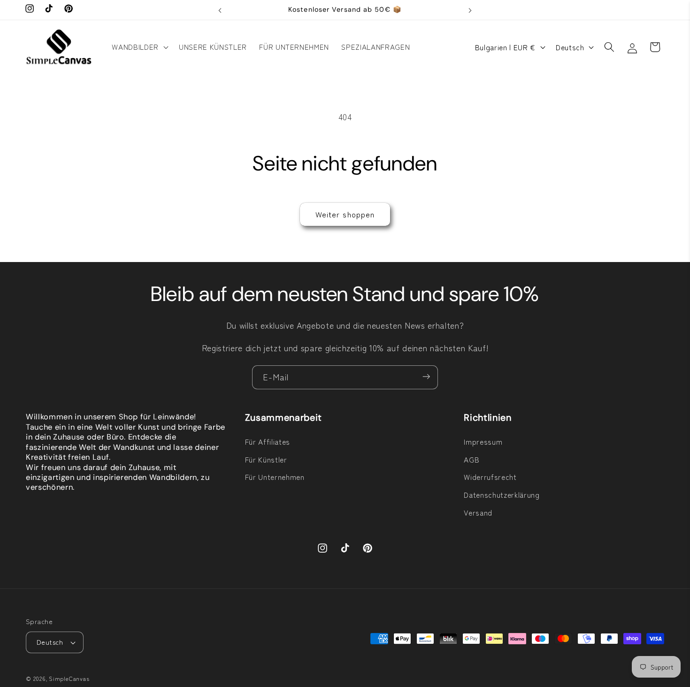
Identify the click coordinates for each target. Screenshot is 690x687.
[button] (139, 47)
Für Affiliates (267, 441)
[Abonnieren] (426, 377)
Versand (478, 512)
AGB (471, 459)
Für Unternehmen (275, 476)
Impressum (483, 441)
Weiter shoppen (345, 214)
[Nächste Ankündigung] (470, 10)
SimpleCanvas (69, 678)
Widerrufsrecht (490, 476)
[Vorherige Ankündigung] (220, 10)
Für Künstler (266, 459)
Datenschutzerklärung (501, 494)
